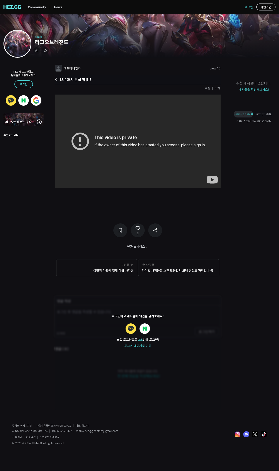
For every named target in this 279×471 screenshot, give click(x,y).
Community (37, 7)
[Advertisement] (138, 284)
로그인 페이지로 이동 (137, 345)
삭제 (218, 88)
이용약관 (31, 437)
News (58, 7)
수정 (207, 88)
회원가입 (266, 7)
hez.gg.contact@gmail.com (101, 431)
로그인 (248, 7)
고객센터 (17, 437)
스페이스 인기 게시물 (243, 114)
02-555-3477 (64, 431)
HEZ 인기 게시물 (264, 114)
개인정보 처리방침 (50, 437)
